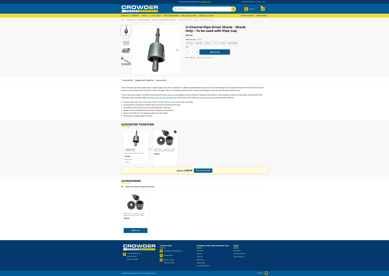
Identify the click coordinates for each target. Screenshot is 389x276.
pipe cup (170, 95)
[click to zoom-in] (156, 49)
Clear (187, 47)
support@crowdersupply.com (173, 251)
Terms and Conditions (239, 254)
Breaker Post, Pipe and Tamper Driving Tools (163, 20)
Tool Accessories (130, 20)
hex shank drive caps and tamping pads (161, 97)
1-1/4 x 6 (222, 43)
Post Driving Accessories (143, 20)
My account (200, 251)
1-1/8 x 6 (215, 43)
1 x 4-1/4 (207, 43)
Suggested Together (144, 80)
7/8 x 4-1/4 (199, 43)
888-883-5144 (168, 255)
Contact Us (200, 257)
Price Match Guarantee (203, 266)
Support (251, 2)
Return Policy (200, 260)
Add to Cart (135, 230)
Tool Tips (261, 2)
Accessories (161, 80)
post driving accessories (205, 97)
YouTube (266, 273)
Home (122, 20)
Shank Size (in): (128, 159)
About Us (199, 254)
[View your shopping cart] (264, 9)
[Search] (233, 9)
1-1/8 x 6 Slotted (232, 43)
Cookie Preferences (238, 257)
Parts (244, 2)
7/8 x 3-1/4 (190, 43)
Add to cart (214, 52)
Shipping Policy (201, 263)
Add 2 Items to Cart (203, 170)
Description (127, 80)
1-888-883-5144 (205, 2)
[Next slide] (177, 50)
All (122, 187)
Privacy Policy (237, 251)
